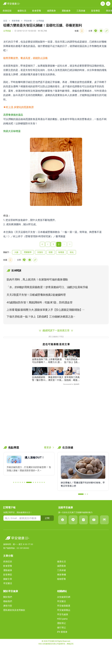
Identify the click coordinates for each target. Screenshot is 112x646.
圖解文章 (7, 579)
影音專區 (95, 10)
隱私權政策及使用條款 (14, 610)
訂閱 (47, 518)
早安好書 (28, 20)
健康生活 (21, 10)
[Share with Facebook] (101, 31)
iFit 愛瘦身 (62, 631)
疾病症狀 (7, 10)
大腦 (16, 252)
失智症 (40, 252)
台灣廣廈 (40, 20)
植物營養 (61, 579)
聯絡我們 (7, 601)
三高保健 (80, 10)
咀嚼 (51, 252)
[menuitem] (7, 10)
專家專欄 (15, 20)
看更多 (47, 447)
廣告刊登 (7, 605)
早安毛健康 (62, 614)
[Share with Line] (95, 31)
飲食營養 (36, 10)
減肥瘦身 (51, 10)
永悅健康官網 (63, 597)
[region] (29, 465)
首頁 (5, 20)
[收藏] (82, 31)
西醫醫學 (28, 252)
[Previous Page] (47, 244)
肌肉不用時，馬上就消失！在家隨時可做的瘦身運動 (37, 279)
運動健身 (66, 10)
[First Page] (42, 244)
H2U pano (62, 618)
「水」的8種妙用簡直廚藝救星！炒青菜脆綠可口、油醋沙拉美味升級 (47, 287)
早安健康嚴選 (63, 605)
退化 (72, 252)
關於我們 (7, 597)
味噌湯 (61, 252)
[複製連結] (106, 31)
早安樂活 (7, 583)
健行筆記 (61, 627)
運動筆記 (61, 623)
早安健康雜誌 (63, 610)
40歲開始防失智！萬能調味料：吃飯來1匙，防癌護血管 (39, 302)
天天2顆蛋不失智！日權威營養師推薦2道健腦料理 (36, 294)
